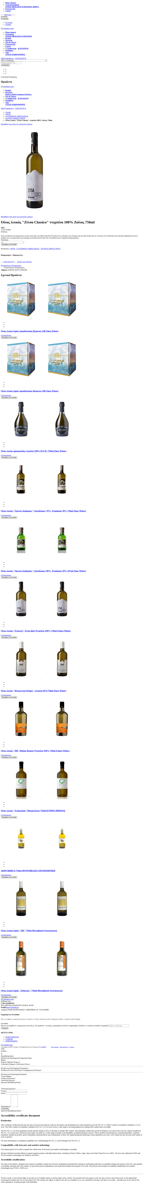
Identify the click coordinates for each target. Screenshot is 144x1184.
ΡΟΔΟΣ (8, 7)
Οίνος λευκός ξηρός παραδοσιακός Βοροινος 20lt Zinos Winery (30, 391)
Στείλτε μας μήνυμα (24, 262)
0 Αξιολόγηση (6, 335)
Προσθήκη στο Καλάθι (9, 244)
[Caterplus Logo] (7, 28)
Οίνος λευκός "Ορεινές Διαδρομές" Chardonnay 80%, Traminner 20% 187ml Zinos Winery (43, 571)
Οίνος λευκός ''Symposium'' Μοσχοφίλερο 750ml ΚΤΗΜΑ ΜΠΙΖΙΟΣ (33, 810)
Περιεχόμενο (5, 1106)
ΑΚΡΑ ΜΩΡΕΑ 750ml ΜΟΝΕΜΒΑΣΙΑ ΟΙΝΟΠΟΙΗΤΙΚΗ (28, 871)
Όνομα (3, 1091)
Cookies (71, 1047)
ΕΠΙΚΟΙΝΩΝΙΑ (11, 1041)
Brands (8, 38)
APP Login (7, 15)
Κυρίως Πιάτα (11, 94)
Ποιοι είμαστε (10, 3)
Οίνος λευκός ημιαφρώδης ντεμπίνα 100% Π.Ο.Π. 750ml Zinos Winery (34, 451)
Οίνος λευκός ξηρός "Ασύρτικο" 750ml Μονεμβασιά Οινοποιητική (31, 990)
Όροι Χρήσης (55, 1047)
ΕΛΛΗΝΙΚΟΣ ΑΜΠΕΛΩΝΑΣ (16, 116)
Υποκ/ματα (9, 34)
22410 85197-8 (20, 58)
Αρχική (8, 112)
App (7, 52)
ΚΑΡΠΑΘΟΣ (27, 7)
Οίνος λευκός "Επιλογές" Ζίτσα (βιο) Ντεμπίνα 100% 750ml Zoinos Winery (36, 631)
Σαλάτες (28, 94)
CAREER (9, 1039)
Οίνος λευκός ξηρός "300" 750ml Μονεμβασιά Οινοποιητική (29, 930)
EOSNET (43, 1047)
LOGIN (8, 55)
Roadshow (9, 50)
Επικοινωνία (10, 9)
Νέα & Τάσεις (10, 42)
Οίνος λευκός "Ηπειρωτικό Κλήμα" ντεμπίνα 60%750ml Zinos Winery (33, 691)
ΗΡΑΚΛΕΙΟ (16, 7)
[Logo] (7, 86)
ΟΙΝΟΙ (8, 114)
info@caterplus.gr (7, 58)
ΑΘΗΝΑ (35, 7)
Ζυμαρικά (21, 94)
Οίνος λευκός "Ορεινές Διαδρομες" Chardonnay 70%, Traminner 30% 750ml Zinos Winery (43, 511)
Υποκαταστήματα (12, 5)
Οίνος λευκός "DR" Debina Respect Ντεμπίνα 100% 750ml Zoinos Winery (35, 751)
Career (8, 11)
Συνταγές (8, 40)
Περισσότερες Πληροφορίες (11, 266)
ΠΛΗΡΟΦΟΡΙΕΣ (18, 55)
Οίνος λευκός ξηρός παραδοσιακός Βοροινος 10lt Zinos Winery (30, 331)
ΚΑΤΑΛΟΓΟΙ (22, 48)
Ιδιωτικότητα (64, 1047)
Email (3, 1093)
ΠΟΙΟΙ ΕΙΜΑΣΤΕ (12, 1037)
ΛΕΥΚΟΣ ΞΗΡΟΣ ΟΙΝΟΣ (15, 118)
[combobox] (11, 63)
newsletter (4, 1023)
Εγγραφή (5, 1028)
